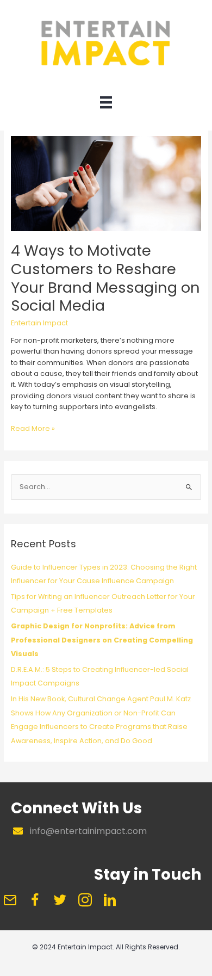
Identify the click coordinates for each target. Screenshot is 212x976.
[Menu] (106, 105)
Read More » (33, 428)
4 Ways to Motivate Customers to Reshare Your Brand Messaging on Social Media (105, 278)
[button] (10, 900)
